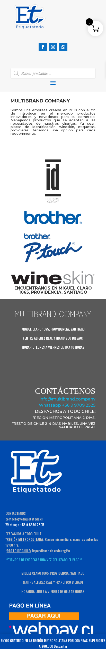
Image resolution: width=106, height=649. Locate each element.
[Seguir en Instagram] (53, 47)
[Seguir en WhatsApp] (63, 47)
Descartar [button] (60, 646)
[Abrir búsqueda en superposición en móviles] (53, 73)
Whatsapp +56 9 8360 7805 (24, 524)
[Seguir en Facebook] (43, 47)
